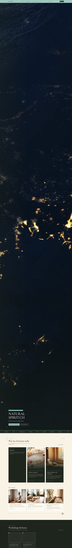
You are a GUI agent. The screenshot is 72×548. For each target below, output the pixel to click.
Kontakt (38, 1)
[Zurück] (60, 514)
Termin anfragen (24, 424)
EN (51, 1)
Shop (33, 1)
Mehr (40, 1)
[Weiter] (63, 514)
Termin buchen (56, 1)
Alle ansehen (60, 444)
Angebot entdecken (13, 424)
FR (50, 1)
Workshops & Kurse (27, 1)
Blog (35, 1)
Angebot (22, 1)
